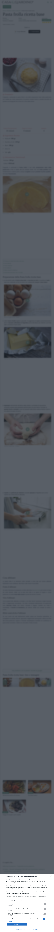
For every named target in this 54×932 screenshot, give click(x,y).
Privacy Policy (35, 929)
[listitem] (27, 901)
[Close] (51, 876)
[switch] (44, 904)
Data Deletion (19, 929)
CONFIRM (16, 924)
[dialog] (27, 903)
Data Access (27, 929)
